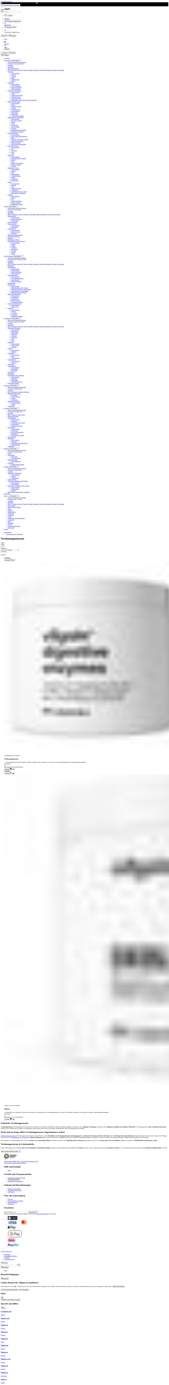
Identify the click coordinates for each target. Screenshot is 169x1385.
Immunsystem (11, 505)
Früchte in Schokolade (17, 116)
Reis (12, 172)
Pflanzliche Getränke (17, 204)
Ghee (12, 152)
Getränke (10, 195)
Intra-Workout (15, 280)
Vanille (13, 246)
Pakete (6, 529)
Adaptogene (11, 353)
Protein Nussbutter (16, 87)
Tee (12, 199)
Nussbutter (11, 83)
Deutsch (7, 49)
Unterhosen (14, 400)
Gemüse (13, 166)
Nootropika (11, 364)
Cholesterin (11, 520)
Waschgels (14, 456)
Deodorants (14, 430)
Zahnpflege (11, 446)
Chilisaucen (14, 190)
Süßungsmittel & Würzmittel (16, 117)
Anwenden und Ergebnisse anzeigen (10, 1300)
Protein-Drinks (15, 270)
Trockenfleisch (15, 111)
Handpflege (14, 434)
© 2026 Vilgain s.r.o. (6, 1251)
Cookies (13, 108)
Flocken (13, 75)
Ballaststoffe (14, 380)
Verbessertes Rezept (13, 68)
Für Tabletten (15, 484)
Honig (13, 124)
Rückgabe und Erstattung (15, 1190)
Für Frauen (11, 372)
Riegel (13, 105)
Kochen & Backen (13, 133)
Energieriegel (15, 299)
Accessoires (11, 406)
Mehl (12, 138)
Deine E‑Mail (8, 1212)
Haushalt (7, 448)
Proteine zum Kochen (17, 141)
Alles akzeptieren (24, 1289)
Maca (12, 356)
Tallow (23, 415)
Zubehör (6, 467)
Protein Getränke (16, 202)
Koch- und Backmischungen (19, 136)
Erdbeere (13, 251)
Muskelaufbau (12, 512)
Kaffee (13, 198)
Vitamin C (14, 336)
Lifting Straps (15, 489)
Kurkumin (14, 370)
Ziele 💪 (7, 496)
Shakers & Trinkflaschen (14, 473)
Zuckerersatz (14, 125)
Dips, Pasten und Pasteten (18, 193)
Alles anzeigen (15, 73)
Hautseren (14, 421)
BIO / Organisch (12, 70)
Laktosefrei (36, 70)
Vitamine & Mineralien (14, 328)
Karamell (13, 247)
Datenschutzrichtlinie (42, 1214)
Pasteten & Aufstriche (17, 163)
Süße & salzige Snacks (14, 101)
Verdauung (11, 515)
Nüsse (13, 94)
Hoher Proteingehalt (45, 70)
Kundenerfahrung (13, 1202)
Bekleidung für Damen (14, 393)
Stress (9, 509)
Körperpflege (11, 427)
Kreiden (13, 490)
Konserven (11, 155)
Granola (13, 76)
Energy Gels (14, 307)
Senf (12, 187)
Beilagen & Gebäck (13, 168)
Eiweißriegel (14, 297)
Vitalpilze (14, 347)
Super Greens (15, 345)
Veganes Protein (12, 224)
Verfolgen (7, 558)
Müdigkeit (10, 523)
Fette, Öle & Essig (13, 146)
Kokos (13, 254)
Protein (6, 206)
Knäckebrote (14, 180)
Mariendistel (14, 369)
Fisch (12, 161)
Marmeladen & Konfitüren (18, 130)
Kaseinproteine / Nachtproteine (20, 291)
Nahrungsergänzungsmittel (8, 1136)
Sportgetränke (11, 267)
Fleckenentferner (16, 458)
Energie (10, 524)
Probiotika (14, 378)
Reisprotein (14, 227)
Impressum (7, 1254)
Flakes (13, 81)
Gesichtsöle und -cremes (18, 423)
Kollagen (10, 238)
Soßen (9, 182)
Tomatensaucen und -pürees (19, 191)
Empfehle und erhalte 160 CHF (16, 1178)
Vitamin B (14, 334)
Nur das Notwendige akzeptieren (9, 1289)
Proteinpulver (11, 284)
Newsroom (11, 1204)
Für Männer (11, 374)
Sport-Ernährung (9, 256)
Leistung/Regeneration (14, 526)
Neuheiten (10, 67)
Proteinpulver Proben (14, 240)
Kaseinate (14, 233)
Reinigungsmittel (12, 460)
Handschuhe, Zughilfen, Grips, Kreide (18, 486)
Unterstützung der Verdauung (16, 375)
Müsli (12, 78)
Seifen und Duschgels (17, 432)
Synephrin (14, 314)
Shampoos (14, 441)
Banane (13, 252)
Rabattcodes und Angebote (15, 1181)
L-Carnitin (14, 313)
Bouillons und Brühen (17, 131)
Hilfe (9, 1170)
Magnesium (14, 331)
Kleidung (7, 385)
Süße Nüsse (14, 113)
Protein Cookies (15, 300)
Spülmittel (10, 463)
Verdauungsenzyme (16, 382)
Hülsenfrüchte (15, 174)
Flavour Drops (15, 127)
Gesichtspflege (12, 418)
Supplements (8, 318)
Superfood (11, 342)
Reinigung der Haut (16, 426)
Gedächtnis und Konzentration (16, 518)
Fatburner (10, 308)
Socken (13, 398)
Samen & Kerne (15, 97)
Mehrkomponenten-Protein (15, 235)
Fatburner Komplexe (17, 316)
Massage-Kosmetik (13, 416)
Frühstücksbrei (15, 79)
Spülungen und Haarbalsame (19, 443)
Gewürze (13, 128)
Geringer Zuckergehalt (57, 70)
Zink (12, 339)
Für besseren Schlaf (13, 383)
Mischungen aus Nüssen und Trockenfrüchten (24, 100)
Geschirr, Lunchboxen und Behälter (18, 481)
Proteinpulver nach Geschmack (16, 241)
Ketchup (13, 185)
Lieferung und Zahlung (14, 1189)
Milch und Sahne (16, 142)
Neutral (13, 244)
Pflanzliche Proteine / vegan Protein (21, 289)
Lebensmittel (8, 60)
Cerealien (10, 71)
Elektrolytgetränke (16, 272)
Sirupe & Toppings (16, 120)
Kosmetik (7, 408)
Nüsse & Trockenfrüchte (14, 90)
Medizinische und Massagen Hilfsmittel (19, 492)
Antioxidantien (12, 366)
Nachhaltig (20, 392)
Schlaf (9, 517)
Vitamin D (14, 337)
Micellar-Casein (15, 232)
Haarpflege (11, 438)
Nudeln (13, 171)
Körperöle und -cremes (17, 435)
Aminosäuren (11, 283)
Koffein (13, 311)
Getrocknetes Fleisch (17, 302)
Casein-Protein (12, 228)
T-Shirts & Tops (15, 397)
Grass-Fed (20, 70)
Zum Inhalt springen (6, 1)
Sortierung (4, 550)
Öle (12, 149)
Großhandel (11, 1192)
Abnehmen (11, 513)
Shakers (13, 476)
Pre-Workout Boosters (17, 278)
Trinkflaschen (15, 478)
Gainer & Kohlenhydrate (15, 303)
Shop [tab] (5, 1270)
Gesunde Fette (12, 359)
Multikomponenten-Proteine (19, 292)
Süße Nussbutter (15, 89)
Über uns (10, 1199)
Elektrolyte (11, 266)
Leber (9, 521)
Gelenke (10, 348)
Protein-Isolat (15, 221)
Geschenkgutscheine (13, 1179)
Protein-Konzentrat (16, 219)
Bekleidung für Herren (14, 401)
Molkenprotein (12, 216)
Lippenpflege (15, 424)
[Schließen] (2, 1298)
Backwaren (14, 179)
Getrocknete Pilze (16, 98)
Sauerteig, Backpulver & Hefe (19, 139)
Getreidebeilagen (16, 176)
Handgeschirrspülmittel (17, 464)
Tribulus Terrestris (16, 281)
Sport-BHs (14, 395)
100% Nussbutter (16, 86)
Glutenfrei (30, 70)
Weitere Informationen (118, 1286)
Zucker (13, 122)
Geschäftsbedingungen (10, 1256)
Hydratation (11, 528)
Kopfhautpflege (15, 445)
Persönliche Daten (9, 1259)
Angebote (7, 58)
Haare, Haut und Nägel (14, 507)
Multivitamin (14, 333)
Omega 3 (13, 363)
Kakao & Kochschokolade (18, 144)
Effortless (26, 392)
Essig (12, 154)
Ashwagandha (15, 358)
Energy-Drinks (15, 273)
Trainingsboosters (13, 275)
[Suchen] (2, 11)
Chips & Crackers (16, 106)
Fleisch (13, 160)
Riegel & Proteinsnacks (14, 294)
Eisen (12, 340)
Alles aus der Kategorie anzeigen (17, 62)
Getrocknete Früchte (17, 95)
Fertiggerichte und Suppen (18, 158)
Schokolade (14, 114)
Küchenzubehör (12, 479)
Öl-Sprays (14, 150)
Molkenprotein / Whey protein (19, 288)
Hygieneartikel (12, 437)
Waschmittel (11, 455)
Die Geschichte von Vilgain (15, 1201)
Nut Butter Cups (15, 109)
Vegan (25, 70)
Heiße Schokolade (16, 201)
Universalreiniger (16, 461)
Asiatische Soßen (16, 188)
